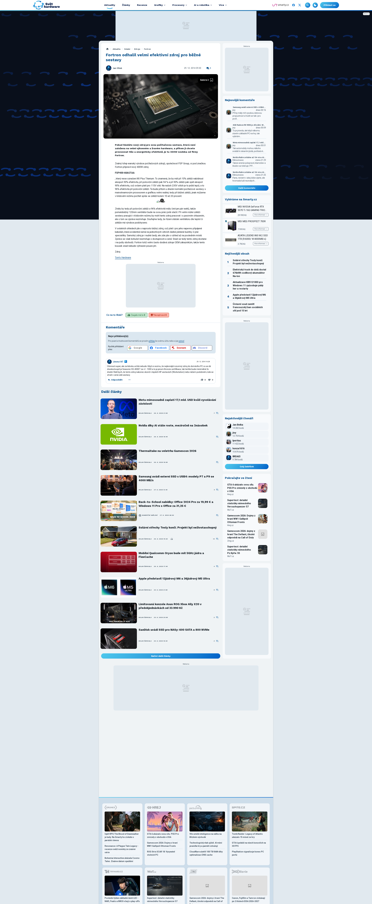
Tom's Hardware (123, 257)
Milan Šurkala (145, 413)
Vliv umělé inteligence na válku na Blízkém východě (205, 835)
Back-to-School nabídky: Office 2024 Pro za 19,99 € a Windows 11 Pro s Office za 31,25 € (176, 503)
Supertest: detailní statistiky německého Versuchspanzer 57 (239, 503)
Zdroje (137, 49)
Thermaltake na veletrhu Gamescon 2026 (167, 451)
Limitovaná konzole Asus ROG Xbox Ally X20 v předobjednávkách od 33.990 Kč (170, 606)
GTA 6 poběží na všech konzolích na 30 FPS (249, 844)
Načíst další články (160, 656)
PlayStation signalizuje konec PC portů (248, 853)
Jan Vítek (117, 68)
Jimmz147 (118, 362)
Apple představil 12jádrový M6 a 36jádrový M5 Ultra (174, 578)
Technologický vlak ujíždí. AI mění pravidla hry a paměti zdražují (205, 844)
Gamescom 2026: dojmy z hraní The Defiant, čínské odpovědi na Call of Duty (241, 534)
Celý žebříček (247, 466)
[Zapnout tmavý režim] (315, 5)
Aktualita (116, 49)
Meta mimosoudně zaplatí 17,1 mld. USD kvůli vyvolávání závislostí (177, 401)
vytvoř (181, 341)
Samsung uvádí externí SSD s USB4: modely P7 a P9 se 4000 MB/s (176, 478)
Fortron (147, 49)
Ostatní (127, 49)
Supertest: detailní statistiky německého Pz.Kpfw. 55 (239, 549)
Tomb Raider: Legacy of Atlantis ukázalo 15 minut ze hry (247, 835)
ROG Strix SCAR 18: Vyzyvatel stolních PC (161, 853)
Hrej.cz (230, 494)
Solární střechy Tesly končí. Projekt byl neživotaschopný (178, 527)
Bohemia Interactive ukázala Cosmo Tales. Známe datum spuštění (122, 859)
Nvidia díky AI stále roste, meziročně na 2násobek (173, 425)
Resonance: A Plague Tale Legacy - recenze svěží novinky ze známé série (121, 849)
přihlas (152, 341)
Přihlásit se (330, 5)
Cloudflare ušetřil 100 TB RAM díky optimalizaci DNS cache (206, 853)
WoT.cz (230, 510)
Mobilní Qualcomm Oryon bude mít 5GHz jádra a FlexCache (171, 555)
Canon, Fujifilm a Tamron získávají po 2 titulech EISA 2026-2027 (248, 899)
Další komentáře (246, 188)
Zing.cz (230, 541)
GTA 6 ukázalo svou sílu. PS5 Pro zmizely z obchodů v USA (242, 488)
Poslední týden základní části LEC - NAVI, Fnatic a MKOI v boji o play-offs (122, 899)
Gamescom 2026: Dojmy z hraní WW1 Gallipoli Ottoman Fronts (241, 519)
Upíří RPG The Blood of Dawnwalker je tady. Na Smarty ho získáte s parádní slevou (122, 837)
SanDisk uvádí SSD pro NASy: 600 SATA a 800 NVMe (174, 629)
